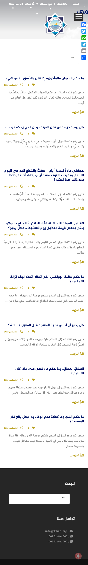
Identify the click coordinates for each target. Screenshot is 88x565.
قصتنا (76, 4)
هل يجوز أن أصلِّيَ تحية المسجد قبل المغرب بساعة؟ (46, 325)
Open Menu (78, 17)
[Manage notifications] (78, 556)
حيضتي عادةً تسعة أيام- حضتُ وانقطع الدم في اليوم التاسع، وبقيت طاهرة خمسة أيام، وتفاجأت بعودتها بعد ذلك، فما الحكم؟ (44, 175)
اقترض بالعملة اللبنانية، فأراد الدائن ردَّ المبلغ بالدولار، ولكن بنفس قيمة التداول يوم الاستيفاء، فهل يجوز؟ (45, 226)
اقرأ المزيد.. (77, 112)
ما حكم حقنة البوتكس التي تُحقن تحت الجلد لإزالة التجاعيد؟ (47, 279)
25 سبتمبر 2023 (11, 134)
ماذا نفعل (62, 4)
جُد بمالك (30, 4)
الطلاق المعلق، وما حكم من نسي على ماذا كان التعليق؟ (49, 371)
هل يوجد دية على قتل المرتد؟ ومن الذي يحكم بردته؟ (44, 127)
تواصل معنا (15, 4)
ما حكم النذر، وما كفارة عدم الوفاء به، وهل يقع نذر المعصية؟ (47, 419)
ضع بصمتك (46, 4)
